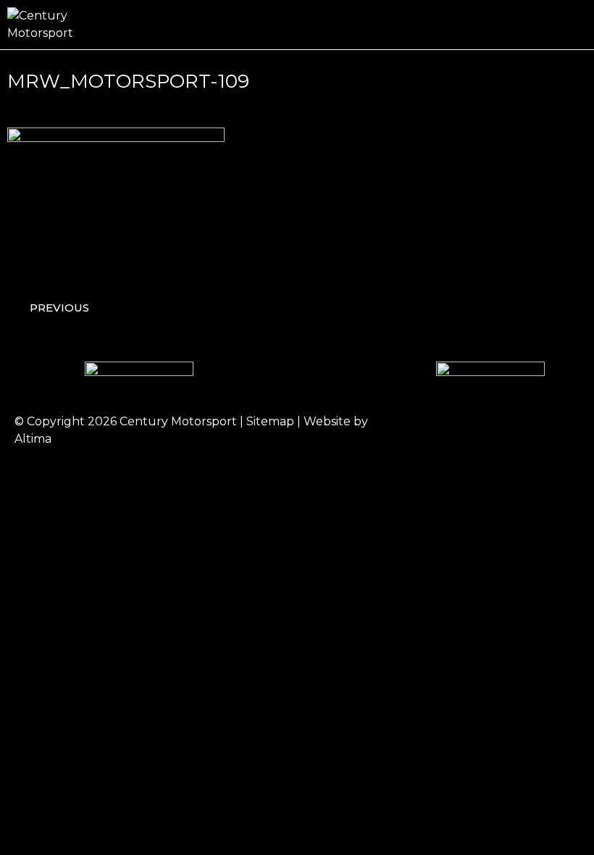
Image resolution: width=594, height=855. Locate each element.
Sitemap (270, 421)
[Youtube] (561, 430)
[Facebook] (442, 430)
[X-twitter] (521, 430)
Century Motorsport (178, 421)
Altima (32, 439)
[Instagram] (482, 430)
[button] (576, 25)
